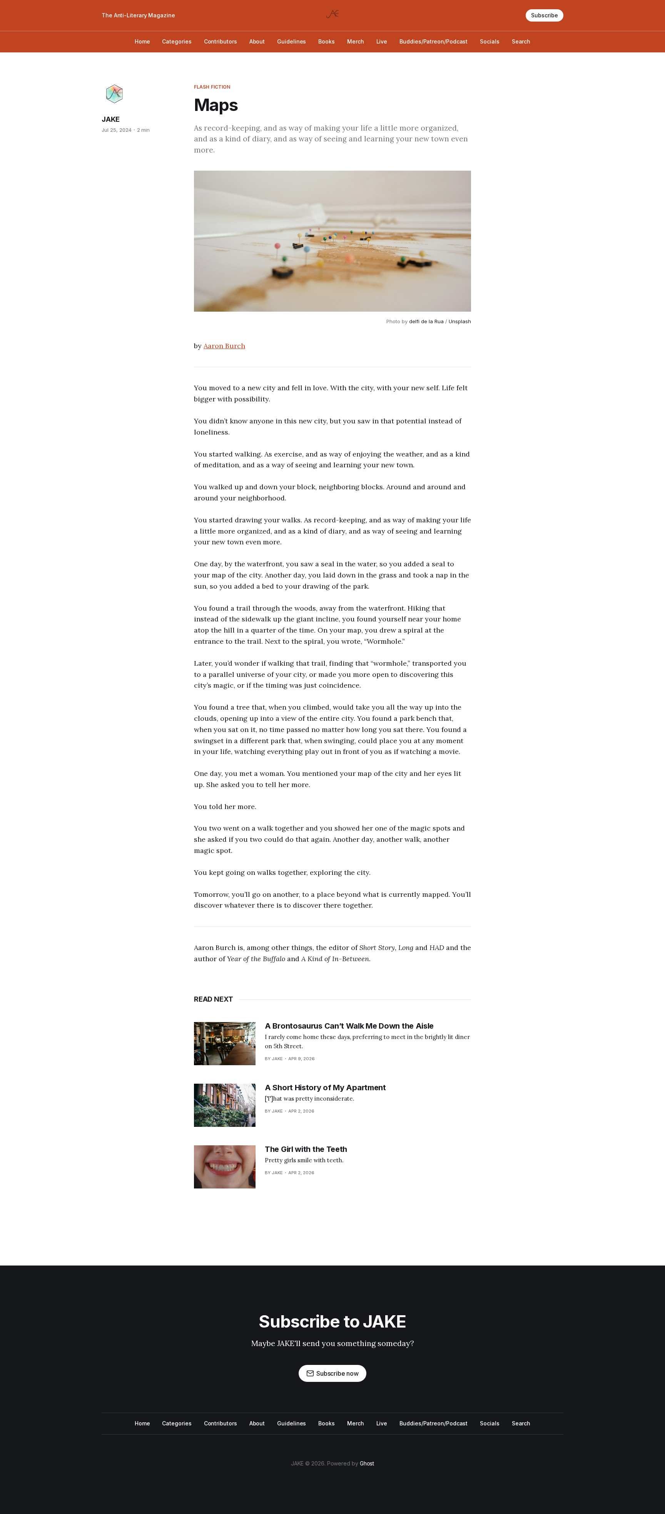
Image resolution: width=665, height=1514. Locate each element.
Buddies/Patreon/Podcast (433, 41)
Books (326, 41)
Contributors (220, 41)
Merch (355, 41)
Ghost (367, 1463)
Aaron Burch (224, 345)
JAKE (111, 119)
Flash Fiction (212, 87)
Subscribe (544, 15)
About (257, 41)
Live (382, 41)
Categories (176, 41)
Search (521, 41)
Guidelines (291, 41)
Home (142, 41)
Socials (489, 41)
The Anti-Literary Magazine (138, 15)
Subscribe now (337, 1373)
